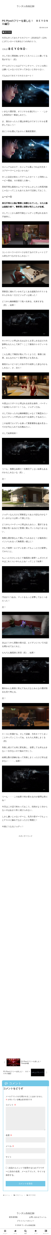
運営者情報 (13, 1217)
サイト (9, 1157)
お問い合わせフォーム (37, 1217)
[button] (46, 666)
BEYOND (8, 32)
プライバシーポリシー (25, 1221)
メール (10, 1146)
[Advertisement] (25, 945)
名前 (9, 1135)
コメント (11, 1105)
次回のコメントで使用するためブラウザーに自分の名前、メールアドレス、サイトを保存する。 (25, 1171)
